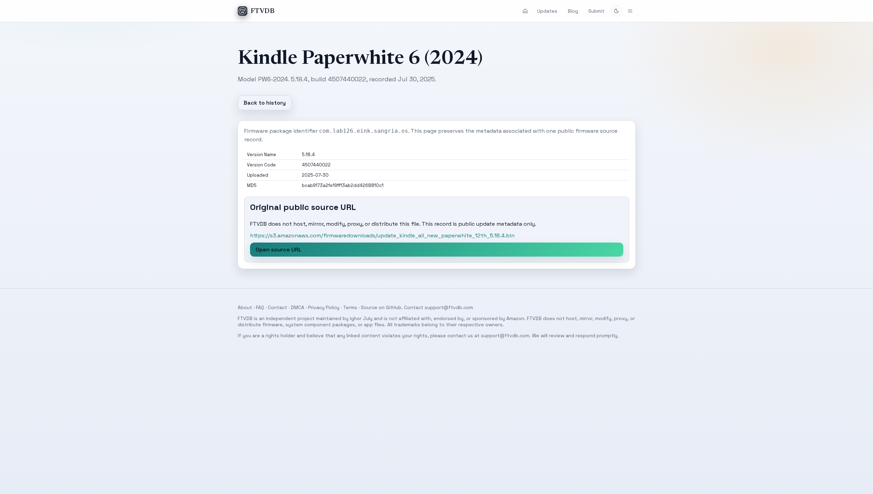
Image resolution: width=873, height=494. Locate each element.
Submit (596, 11)
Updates (547, 11)
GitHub (393, 307)
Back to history (265, 102)
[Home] (525, 10)
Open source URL (279, 249)
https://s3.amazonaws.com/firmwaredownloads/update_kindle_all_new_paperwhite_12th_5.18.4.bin (382, 235)
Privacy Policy (323, 307)
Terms (350, 307)
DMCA (297, 307)
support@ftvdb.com (449, 307)
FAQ (260, 307)
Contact (277, 307)
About (245, 307)
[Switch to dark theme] (616, 10)
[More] (630, 10)
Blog (573, 11)
